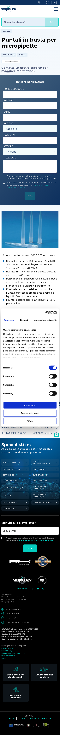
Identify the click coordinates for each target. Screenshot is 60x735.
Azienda (8, 100)
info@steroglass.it (12, 618)
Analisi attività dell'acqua (40, 496)
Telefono (9, 135)
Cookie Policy (6, 651)
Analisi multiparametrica (42, 462)
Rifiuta (30, 421)
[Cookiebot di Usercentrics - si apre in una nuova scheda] (44, 312)
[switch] (53, 376)
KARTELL (6, 31)
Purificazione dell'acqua (39, 487)
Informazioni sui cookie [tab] (45, 320)
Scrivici (56, 2)
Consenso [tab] (9, 320)
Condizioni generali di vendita (13, 653)
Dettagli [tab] (24, 320)
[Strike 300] (43, 561)
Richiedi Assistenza (39, 2)
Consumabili (9, 55)
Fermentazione (10, 481)
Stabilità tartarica (42, 503)
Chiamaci (47, 2)
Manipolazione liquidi (14, 488)
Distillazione (39, 469)
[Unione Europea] (16, 725)
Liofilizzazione (40, 481)
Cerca (51, 22)
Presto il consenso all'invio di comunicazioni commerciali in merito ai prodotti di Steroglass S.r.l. (31, 177)
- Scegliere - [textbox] (11, 129)
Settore (8, 146)
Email (6, 112)
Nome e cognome (13, 89)
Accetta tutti (30, 405)
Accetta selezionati (30, 413)
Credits (4, 658)
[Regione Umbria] (35, 725)
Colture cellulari (12, 469)
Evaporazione (40, 475)
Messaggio (9, 158)
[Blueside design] (20, 562)
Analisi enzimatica (11, 462)
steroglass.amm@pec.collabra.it (18, 622)
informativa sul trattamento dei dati (36, 540)
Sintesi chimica (10, 503)
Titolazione (8, 508)
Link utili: (30, 715)
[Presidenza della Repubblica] (27, 725)
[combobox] (30, 128)
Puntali (22, 55)
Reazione (7, 496)
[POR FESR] (45, 725)
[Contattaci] (56, 435)
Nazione (8, 123)
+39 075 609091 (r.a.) (13, 609)
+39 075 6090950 (12, 613)
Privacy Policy (7, 648)
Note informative (8, 656)
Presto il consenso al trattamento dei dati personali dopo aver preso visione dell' (31, 185)
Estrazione (8, 475)
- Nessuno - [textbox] (11, 151)
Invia (30, 548)
